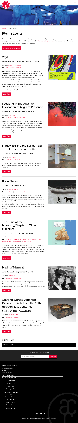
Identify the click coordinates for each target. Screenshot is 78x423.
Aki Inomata (17, 278)
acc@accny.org (11, 377)
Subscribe (53, 356)
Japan (10, 237)
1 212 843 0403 (9, 375)
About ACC (11, 381)
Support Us (11, 383)
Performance (10, 67)
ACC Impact (11, 399)
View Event (6, 94)
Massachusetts (13, 315)
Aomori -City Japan (15, 65)
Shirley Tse (17, 160)
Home (4, 28)
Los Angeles (12, 157)
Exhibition (9, 117)
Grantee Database (11, 397)
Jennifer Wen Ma (19, 117)
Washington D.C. (14, 189)
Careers (11, 386)
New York (12, 115)
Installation (9, 192)
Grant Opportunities (11, 393)
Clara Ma (16, 317)
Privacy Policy (11, 389)
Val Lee (18, 67)
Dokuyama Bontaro (20, 239)
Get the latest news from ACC (39, 353)
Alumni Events (11, 405)
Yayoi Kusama (32, 239)
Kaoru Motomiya (14, 241)
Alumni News (10, 402)
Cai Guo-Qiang (26, 241)
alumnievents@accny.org (46, 41)
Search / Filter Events (12, 48)
